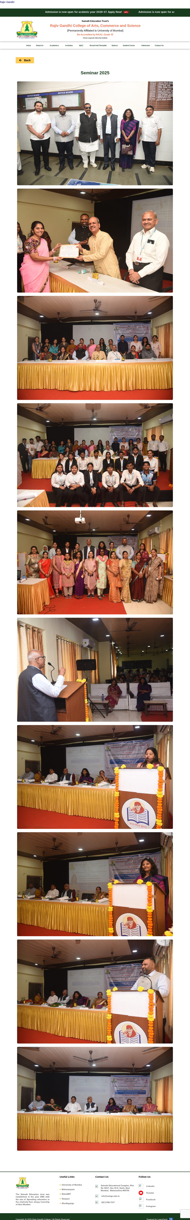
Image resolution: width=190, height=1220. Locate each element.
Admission (145, 45)
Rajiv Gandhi (7, 2)
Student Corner (129, 45)
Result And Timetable (98, 45)
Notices (115, 45)
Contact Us (159, 45)
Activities (69, 45)
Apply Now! (41, 11)
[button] (40, 45)
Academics (54, 45)
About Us (39, 45)
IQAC (81, 45)
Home (28, 45)
